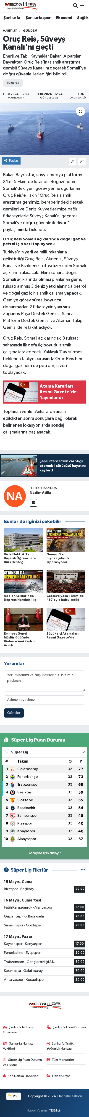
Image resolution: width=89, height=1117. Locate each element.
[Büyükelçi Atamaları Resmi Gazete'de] (66, 619)
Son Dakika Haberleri (23, 1076)
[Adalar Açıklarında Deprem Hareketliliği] (23, 581)
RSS (15, 1096)
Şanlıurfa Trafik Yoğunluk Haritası (60, 1046)
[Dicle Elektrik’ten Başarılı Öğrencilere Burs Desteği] (23, 540)
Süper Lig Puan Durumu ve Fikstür (22, 1062)
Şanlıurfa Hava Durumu (69, 1027)
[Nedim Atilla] (15, 496)
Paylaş (13, 160)
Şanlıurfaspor (38, 18)
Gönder (14, 713)
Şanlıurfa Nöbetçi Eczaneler (18, 1030)
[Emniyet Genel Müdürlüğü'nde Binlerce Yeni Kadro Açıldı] (23, 619)
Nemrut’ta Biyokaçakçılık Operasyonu (58, 558)
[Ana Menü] (82, 6)
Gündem (30, 30)
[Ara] (75, 6)
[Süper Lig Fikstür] (83, 870)
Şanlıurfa (11, 18)
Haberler (10, 30)
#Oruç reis (12, 82)
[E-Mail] (33, 503)
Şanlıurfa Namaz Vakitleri (18, 1046)
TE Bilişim (55, 1110)
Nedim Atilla (40, 493)
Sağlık (82, 18)
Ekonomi (64, 18)
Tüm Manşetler (63, 1059)
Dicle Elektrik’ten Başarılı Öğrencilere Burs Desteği (20, 558)
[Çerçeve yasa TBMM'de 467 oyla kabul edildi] (66, 581)
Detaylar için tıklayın (45, 853)
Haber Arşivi (61, 1076)
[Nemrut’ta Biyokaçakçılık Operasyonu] (66, 540)
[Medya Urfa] (20, 6)
